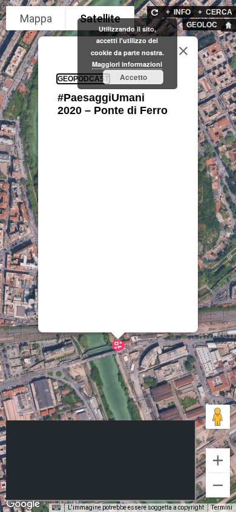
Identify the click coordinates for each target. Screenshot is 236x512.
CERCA (215, 12)
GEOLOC (201, 25)
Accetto (133, 77)
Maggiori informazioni (127, 64)
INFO (178, 12)
